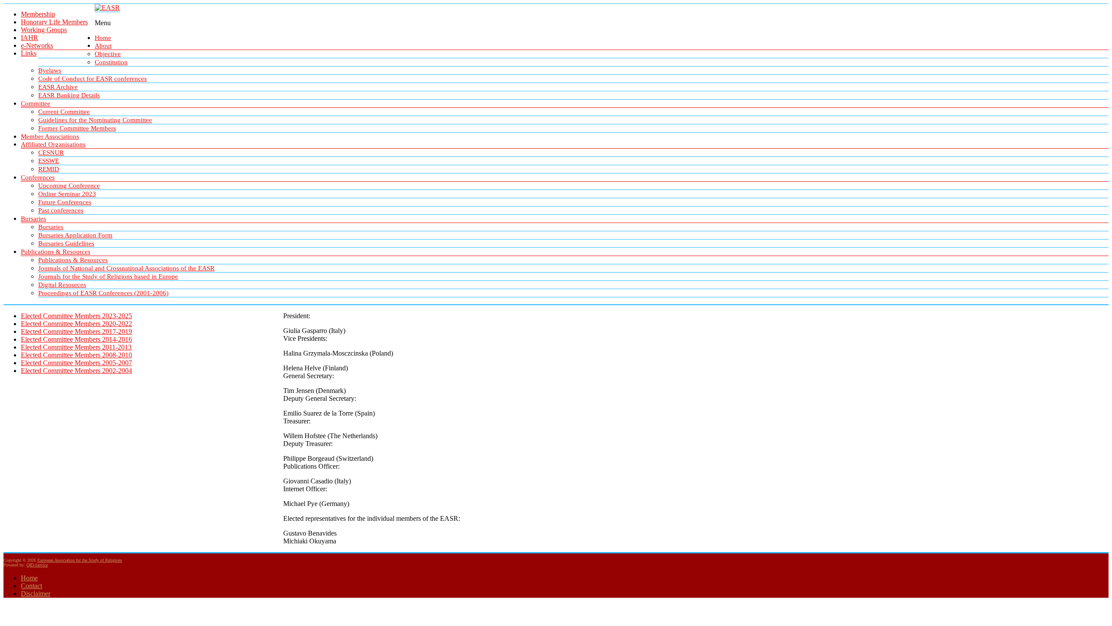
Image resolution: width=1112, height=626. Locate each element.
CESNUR (51, 152)
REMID (48, 169)
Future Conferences (64, 202)
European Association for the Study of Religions (79, 560)
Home (103, 37)
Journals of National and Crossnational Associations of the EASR (126, 268)
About (103, 45)
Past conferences (60, 210)
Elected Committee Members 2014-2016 (76, 339)
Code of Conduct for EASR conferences (92, 78)
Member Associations (50, 136)
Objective (108, 53)
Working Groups (44, 29)
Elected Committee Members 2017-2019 (76, 331)
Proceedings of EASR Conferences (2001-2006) (103, 293)
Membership (38, 14)
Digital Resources (62, 284)
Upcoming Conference (69, 185)
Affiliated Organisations (53, 144)
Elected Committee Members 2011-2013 (76, 347)
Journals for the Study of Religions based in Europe (108, 276)
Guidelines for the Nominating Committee (95, 120)
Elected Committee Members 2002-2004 (76, 370)
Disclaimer (35, 593)
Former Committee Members (77, 128)
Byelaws (49, 70)
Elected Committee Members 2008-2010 (76, 355)
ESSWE (48, 160)
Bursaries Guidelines (66, 243)
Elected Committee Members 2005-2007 (76, 362)
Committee (35, 103)
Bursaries (33, 218)
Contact (31, 585)
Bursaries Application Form (75, 235)
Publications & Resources (55, 251)
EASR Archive (58, 86)
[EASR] (107, 7)
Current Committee (64, 111)
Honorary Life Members (54, 22)
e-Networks (37, 45)
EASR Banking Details (69, 95)
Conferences (38, 177)
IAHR (29, 37)
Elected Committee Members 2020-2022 (76, 323)
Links (28, 53)
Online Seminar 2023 (67, 193)
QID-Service (37, 565)
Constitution (111, 62)
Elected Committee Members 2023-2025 (76, 316)
